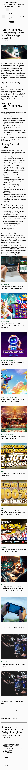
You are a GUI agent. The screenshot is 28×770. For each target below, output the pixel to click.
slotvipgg (7, 321)
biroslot (3, 284)
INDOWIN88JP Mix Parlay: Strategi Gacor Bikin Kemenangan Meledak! (12, 34)
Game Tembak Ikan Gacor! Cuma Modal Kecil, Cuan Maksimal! (12, 400)
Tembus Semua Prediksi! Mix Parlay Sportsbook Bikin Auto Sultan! (13, 287)
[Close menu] (7, 9)
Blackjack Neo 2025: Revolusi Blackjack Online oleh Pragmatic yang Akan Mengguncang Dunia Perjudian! (12, 589)
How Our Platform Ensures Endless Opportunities (13, 628)
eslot (2, 471)
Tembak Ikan (13, 397)
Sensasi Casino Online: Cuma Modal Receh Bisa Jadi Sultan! (13, 437)
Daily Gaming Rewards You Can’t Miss (12, 702)
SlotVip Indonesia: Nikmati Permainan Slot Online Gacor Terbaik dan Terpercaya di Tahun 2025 (13, 512)
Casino (3, 434)
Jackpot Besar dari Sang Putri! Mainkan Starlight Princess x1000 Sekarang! (12, 325)
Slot (2, 321)
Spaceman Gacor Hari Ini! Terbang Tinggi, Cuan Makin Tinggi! (13, 363)
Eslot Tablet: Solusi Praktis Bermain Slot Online (13, 474)
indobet (3, 547)
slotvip (3, 508)
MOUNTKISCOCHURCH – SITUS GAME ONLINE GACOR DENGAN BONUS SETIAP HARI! (15, 4)
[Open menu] (3, 16)
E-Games (4, 360)
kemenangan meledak (7, 72)
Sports (8, 284)
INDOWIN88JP (6, 114)
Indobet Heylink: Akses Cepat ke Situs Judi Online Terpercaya (13, 550)
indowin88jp (11, 360)
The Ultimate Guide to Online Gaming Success (13, 665)
